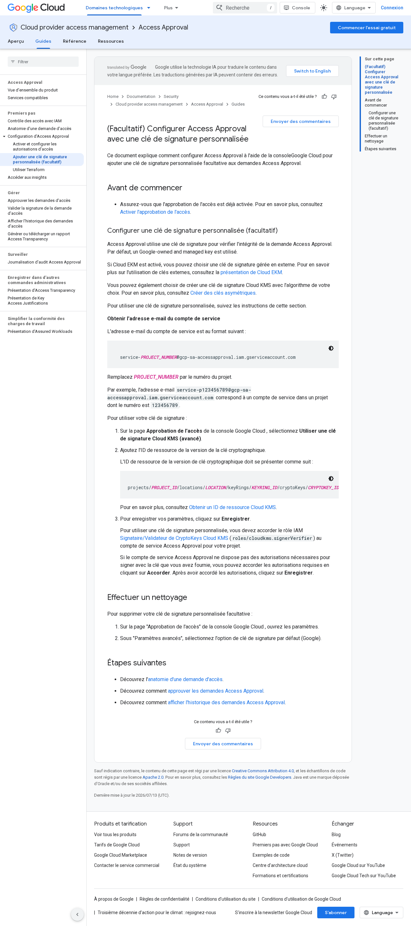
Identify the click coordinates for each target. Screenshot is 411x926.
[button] (42, 136)
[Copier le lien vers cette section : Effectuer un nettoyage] (193, 598)
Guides (43, 41)
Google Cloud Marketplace (120, 855)
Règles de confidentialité (164, 899)
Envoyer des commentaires (301, 121)
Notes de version (190, 855)
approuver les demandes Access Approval (215, 691)
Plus (168, 8)
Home (112, 96)
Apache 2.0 (153, 777)
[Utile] (324, 96)
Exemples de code (271, 855)
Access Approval (163, 27)
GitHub (259, 834)
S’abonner (336, 912)
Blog (336, 834)
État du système (189, 865)
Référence (74, 41)
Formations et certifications (280, 875)
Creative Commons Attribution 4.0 (263, 770)
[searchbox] (43, 61)
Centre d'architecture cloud (280, 865)
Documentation (141, 96)
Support (181, 844)
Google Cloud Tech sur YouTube (364, 875)
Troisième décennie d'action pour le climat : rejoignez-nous (157, 912)
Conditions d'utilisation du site (226, 899)
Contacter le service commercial (126, 865)
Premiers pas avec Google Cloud (285, 844)
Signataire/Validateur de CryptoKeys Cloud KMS (174, 538)
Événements (344, 844)
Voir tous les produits (115, 834)
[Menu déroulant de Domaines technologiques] (150, 7)
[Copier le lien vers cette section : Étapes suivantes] (172, 663)
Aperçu (16, 41)
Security (171, 96)
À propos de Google (114, 899)
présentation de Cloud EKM (251, 272)
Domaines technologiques (114, 8)
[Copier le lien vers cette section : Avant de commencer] (188, 188)
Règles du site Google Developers (259, 777)
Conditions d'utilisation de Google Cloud (301, 899)
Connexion (392, 7)
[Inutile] (334, 96)
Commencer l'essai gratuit (367, 27)
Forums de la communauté (200, 834)
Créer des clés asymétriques (223, 293)
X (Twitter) (343, 855)
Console (301, 8)
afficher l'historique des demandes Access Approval (226, 702)
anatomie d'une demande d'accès (185, 679)
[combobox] (245, 7)
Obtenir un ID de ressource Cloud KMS (232, 507)
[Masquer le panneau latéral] (77, 914)
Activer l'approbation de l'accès (155, 212)
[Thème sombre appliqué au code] (331, 348)
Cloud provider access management (74, 27)
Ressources (111, 41)
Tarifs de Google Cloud (117, 844)
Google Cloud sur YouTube (358, 865)
